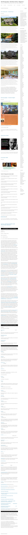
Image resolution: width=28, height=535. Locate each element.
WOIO (9, 219)
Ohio (11, 92)
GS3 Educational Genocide (4, 472)
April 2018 (21, 120)
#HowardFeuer (14, 89)
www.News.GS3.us (3, 501)
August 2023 (21, 68)
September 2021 (22, 86)
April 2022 (21, 81)
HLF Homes (15, 91)
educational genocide (9, 286)
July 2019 (21, 107)
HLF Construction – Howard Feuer (7, 11)
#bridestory (12, 521)
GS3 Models (21, 177)
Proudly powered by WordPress (4, 533)
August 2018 (21, 117)
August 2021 (21, 87)
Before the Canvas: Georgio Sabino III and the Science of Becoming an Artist (23, 20)
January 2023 (21, 74)
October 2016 (21, 135)
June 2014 (21, 156)
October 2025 (21, 53)
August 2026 (21, 46)
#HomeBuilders (6, 89)
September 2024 (22, 60)
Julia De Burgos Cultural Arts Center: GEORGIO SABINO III (23, 31)
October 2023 (21, 66)
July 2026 (21, 47)
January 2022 (21, 83)
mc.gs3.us (4, 434)
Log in (21, 188)
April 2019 (21, 110)
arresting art (12, 129)
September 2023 (22, 67)
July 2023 (21, 69)
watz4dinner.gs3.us (3, 340)
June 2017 (21, 128)
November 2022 (22, 75)
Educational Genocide (3, 315)
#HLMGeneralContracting (3, 88)
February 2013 (21, 166)
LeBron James (6, 491)
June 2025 (21, 55)
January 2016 (21, 143)
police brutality (11, 274)
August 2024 (21, 61)
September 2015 (22, 146)
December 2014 (22, 153)
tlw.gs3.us (2, 376)
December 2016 (22, 133)
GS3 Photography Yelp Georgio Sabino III (6, 503)
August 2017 (21, 126)
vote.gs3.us (2, 356)
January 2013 (21, 167)
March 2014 (21, 157)
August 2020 (21, 96)
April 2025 (21, 56)
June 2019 (21, 108)
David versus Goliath (5, 135)
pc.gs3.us (2, 416)
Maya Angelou (9, 281)
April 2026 (21, 49)
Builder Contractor (16, 90)
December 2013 (22, 159)
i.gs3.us (3, 451)
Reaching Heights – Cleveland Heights (8, 97)
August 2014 (21, 154)
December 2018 (22, 113)
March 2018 (21, 121)
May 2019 (21, 109)
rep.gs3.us (2, 390)
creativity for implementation (8, 306)
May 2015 (21, 149)
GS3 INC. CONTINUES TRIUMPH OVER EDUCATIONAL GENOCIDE (8, 224)
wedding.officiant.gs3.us (4, 335)
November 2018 (22, 114)
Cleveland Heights (5, 91)
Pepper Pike (13, 92)
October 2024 (21, 59)
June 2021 (21, 89)
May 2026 (21, 48)
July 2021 (21, 88)
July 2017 (21, 127)
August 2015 (21, 147)
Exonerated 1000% (4, 157)
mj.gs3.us (2, 428)
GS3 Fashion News (22, 176)
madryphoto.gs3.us (3, 445)
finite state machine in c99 (23, 35)
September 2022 (22, 77)
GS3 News (7, 129)
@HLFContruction (12, 90)
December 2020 (22, 93)
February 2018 (21, 122)
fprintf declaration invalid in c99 (23, 40)
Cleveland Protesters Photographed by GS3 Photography (8, 489)
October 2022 (21, 76)
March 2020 (21, 100)
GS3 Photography (12, 526)
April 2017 (21, 130)
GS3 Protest (21, 179)
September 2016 (22, 136)
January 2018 (21, 123)
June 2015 (21, 148)
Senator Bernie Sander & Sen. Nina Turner (6, 495)
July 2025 (21, 54)
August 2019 (21, 106)
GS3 (13, 91)
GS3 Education (7, 218)
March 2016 (21, 141)
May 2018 (21, 119)
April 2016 (21, 140)
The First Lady (2, 491)
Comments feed (22, 190)
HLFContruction (2, 92)
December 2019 (22, 103)
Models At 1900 (22, 181)
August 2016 (21, 137)
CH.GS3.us (2, 465)
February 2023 (21, 73)
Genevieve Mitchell (3, 487)
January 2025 (21, 57)
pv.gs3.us (2, 411)
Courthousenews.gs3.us (4, 484)
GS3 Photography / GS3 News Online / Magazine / (12, 1)
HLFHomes (6, 92)
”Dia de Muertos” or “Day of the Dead (5, 508)
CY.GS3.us (2, 481)
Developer (8, 91)
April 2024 (21, 63)
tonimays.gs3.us (4, 362)
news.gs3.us (3, 422)
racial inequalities (11, 272)
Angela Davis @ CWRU (3, 497)
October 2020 (21, 94)
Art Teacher (15, 129)
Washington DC (3, 275)
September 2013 (22, 162)
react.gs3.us (2, 395)
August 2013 (21, 163)
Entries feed (21, 189)
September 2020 (22, 95)
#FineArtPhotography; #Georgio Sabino (10, 522)
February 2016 (21, 142)
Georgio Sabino (11, 91)
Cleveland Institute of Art (13, 278)
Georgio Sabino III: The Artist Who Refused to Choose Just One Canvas (23, 17)
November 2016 (22, 134)
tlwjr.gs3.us (3, 368)
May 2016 (21, 139)
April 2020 (21, 99)
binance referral (22, 30)
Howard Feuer (8, 92)
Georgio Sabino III (16, 219)
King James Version (3, 216)
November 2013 (22, 160)
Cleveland (2, 91)
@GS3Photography (7, 90)
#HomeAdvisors (2, 89)
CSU (12, 495)
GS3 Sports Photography (23, 180)
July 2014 (21, 155)
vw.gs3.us (2, 351)
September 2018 (22, 116)
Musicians (21, 182)
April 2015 (21, 150)
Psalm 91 (7, 219)
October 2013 (21, 161)
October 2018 (21, 115)
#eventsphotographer (3, 522)
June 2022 (21, 79)
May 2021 (21, 90)
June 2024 (21, 62)
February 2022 (21, 82)
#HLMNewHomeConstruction (13, 88)
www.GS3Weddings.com (9, 501)
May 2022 (21, 80)
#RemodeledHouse (3, 90)
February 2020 (21, 101)
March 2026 (21, 50)
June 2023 (21, 70)
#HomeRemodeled (10, 89)
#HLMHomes (8, 88)
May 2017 (21, 129)
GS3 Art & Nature (22, 174)
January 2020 (21, 102)
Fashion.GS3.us (3, 458)
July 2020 (21, 97)
